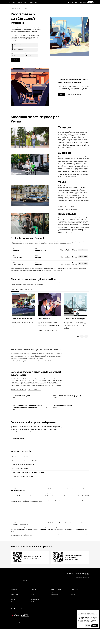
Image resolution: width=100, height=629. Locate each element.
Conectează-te (83, 2)
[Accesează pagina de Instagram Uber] (18, 608)
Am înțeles (94, 625)
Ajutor (76, 2)
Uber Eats (31, 2)
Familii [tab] (21, 289)
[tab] (34, 289)
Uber (8, 2)
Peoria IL (38, 257)
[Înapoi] (82, 336)
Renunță (88, 625)
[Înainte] (86, 336)
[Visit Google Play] (15, 615)
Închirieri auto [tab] (28, 289)
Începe (61, 94)
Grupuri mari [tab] (15, 289)
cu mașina (19, 2)
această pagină (83, 529)
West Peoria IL (18, 264)
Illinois (20, 8)
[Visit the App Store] (24, 615)
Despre (36, 2)
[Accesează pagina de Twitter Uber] (21, 608)
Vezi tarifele (16, 60)
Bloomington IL (41, 251)
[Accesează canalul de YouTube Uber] (15, 608)
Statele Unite (14, 8)
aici (92, 621)
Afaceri (25, 2)
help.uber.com (67, 495)
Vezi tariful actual (83, 249)
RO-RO (71, 2)
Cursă (13, 2)
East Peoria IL (17, 257)
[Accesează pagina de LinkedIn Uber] (11, 608)
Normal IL (16, 251)
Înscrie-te (90, 2)
